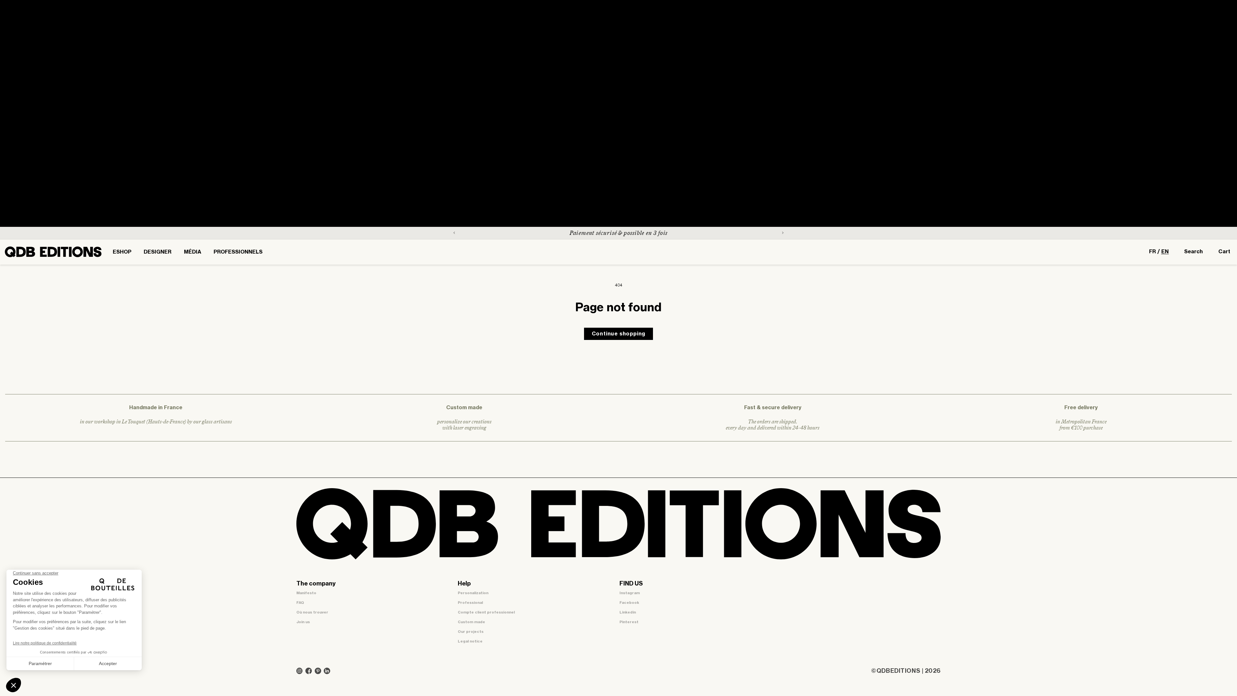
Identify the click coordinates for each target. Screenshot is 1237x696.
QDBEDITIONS (898, 671)
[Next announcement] (783, 233)
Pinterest (628, 622)
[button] (122, 252)
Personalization (473, 593)
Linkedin (627, 612)
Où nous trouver (312, 612)
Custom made (471, 622)
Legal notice (470, 641)
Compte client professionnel (486, 612)
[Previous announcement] (454, 233)
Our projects (471, 631)
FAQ (300, 602)
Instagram (629, 593)
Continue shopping (619, 333)
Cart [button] (1224, 251)
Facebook (629, 602)
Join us (303, 622)
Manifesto (306, 593)
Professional (470, 602)
